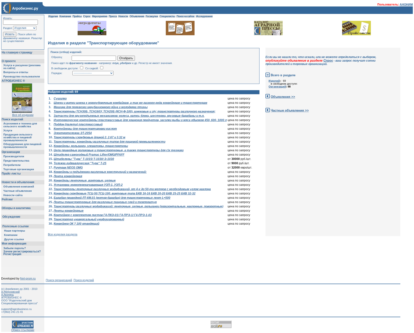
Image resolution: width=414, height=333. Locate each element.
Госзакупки (151, 16)
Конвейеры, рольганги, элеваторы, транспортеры (91, 146)
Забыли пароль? (14, 248)
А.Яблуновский (10, 291)
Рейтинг (7, 199)
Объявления (136, 16)
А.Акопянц (7, 294)
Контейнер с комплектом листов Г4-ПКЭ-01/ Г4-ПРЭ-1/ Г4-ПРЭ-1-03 (103, 215)
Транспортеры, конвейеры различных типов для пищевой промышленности (109, 141)
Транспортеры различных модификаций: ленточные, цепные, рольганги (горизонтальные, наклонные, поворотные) (138, 206)
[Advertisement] (135, 247)
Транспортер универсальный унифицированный (89, 219)
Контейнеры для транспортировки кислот (85, 128)
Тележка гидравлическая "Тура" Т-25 (80, 163)
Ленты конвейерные (69, 210)
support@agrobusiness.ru (16, 309)
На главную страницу (17, 52)
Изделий (274, 80)
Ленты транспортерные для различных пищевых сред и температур (105, 202)
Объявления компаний (18, 186)
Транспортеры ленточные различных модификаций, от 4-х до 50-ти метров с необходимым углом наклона (132, 189)
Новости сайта (13, 195)
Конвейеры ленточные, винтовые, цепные (85, 180)
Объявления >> (283, 97)
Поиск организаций (59, 280)
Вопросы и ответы (15, 72)
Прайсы (77, 16)
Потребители (12, 165)
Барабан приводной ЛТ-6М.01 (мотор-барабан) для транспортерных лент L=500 (112, 197)
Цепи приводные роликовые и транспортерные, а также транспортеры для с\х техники (119, 150)
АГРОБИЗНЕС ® (13, 80)
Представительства (16, 160)
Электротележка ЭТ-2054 (73, 133)
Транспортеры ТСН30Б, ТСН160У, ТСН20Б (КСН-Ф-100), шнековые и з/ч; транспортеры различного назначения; (134, 111)
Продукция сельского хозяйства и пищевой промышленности (17, 137)
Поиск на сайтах (185, 16)
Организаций (277, 86)
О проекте (9, 61)
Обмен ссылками (22, 330)
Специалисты (167, 16)
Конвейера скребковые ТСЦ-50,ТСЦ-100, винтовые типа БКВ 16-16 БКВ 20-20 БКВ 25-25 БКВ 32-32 (125, 193)
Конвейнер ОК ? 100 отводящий (76, 223)
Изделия (53, 16)
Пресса (112, 16)
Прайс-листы (11, 173)
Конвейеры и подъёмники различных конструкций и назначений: (100, 172)
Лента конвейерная (68, 176)
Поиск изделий (12, 119)
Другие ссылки (14, 239)
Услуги (7, 130)
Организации (11, 152)
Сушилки (60, 98)
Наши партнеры (14, 230)
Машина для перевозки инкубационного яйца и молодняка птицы (101, 107)
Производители (13, 156)
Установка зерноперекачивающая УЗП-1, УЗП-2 (88, 185)
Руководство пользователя (21, 76)
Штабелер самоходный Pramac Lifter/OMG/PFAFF (89, 154)
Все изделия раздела (62, 234)
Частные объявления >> (290, 110)
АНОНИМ (406, 4)
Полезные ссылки (15, 226)
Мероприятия (100, 16)
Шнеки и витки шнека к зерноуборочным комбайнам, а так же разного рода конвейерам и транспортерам (130, 103)
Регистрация (12, 254)
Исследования (204, 16)
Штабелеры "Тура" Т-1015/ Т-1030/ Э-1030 (84, 159)
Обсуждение (11, 216)
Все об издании (23, 115)
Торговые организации (18, 169)
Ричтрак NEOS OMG (68, 167)
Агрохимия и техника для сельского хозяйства (20, 125)
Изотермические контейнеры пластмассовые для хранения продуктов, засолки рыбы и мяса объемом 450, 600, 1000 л (140, 120)
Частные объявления (17, 190)
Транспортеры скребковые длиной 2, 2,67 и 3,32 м (89, 137)
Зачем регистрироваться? (22, 251)
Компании (10, 235)
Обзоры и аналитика (16, 208)
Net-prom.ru (28, 278)
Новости (123, 16)
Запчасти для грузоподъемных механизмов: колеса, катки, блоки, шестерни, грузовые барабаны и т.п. (129, 115)
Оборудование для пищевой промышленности (22, 145)
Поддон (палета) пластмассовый (78, 124)
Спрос (87, 16)
